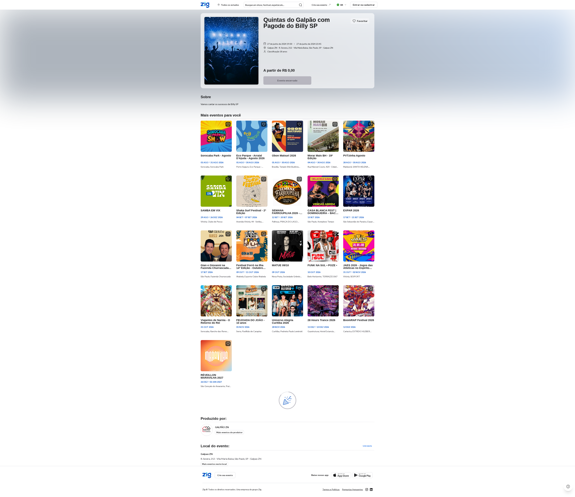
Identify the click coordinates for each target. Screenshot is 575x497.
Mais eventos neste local (214, 464)
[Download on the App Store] (341, 475)
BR (341, 5)
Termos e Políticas (331, 489)
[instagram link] (366, 489)
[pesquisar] (300, 5)
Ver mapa (367, 446)
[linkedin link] (371, 489)
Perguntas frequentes (352, 489)
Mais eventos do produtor (229, 432)
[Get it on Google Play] (362, 475)
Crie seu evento (319, 5)
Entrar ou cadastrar (364, 4)
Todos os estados (230, 5)
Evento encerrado (287, 80)
